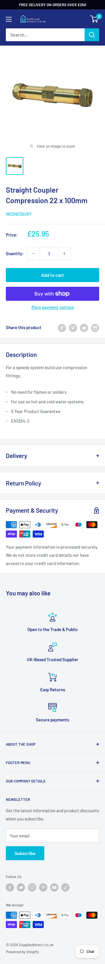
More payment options (53, 307)
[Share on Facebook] (62, 327)
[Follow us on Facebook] (10, 887)
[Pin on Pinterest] (73, 327)
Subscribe (25, 853)
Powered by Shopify (22, 951)
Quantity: (15, 253)
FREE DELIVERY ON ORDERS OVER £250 (52, 4)
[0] (94, 19)
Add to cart (52, 275)
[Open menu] (9, 19)
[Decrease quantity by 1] (33, 253)
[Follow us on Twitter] (21, 887)
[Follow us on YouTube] (54, 887)
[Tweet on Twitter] (84, 327)
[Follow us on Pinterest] (43, 887)
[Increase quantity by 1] (64, 253)
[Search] (92, 34)
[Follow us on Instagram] (32, 887)
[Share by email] (95, 327)
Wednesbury (19, 214)
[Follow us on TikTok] (65, 887)
